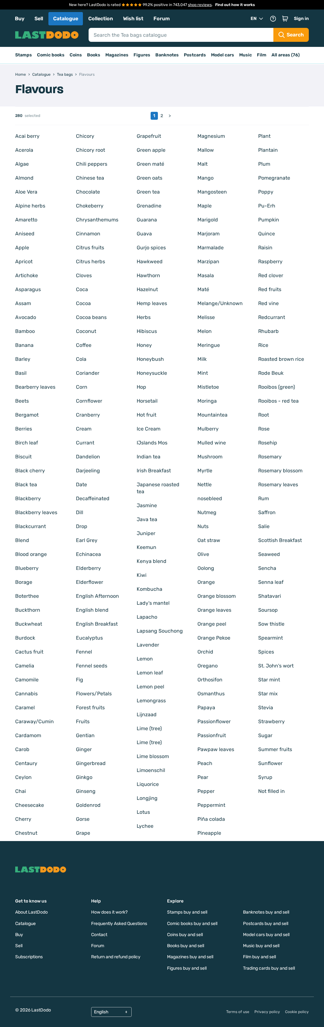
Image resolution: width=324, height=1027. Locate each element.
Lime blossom (153, 756)
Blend (22, 540)
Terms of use (237, 1012)
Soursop (268, 610)
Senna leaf (271, 582)
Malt (202, 164)
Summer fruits (275, 749)
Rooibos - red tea (278, 401)
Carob (22, 749)
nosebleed (209, 498)
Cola (81, 359)
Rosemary (270, 457)
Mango (205, 178)
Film (261, 55)
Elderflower (89, 582)
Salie (264, 526)
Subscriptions (29, 957)
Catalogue (65, 19)
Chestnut (26, 833)
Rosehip (267, 443)
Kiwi (141, 575)
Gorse (83, 819)
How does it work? (109, 912)
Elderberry (88, 568)
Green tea (148, 192)
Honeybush (150, 359)
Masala (205, 275)
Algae (22, 164)
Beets (22, 401)
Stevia (265, 708)
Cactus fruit (29, 652)
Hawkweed (150, 261)
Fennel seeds (91, 666)
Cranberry (88, 415)
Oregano (207, 666)
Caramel (25, 708)
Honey (144, 345)
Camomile (27, 680)
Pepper (206, 791)
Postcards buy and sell (265, 923)
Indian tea (148, 457)
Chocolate (88, 192)
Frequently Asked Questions (119, 923)
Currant (85, 443)
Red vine (268, 303)
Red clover (270, 275)
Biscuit (23, 457)
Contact (99, 934)
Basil (21, 373)
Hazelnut (147, 289)
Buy (19, 19)
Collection (100, 19)
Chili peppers (91, 164)
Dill (79, 512)
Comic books (51, 55)
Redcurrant (271, 317)
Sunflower (270, 763)
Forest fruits (90, 708)
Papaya (206, 708)
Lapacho (147, 617)
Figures (142, 55)
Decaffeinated (92, 498)
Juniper (146, 533)
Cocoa (83, 303)
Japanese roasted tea (158, 488)
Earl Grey (86, 540)
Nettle (204, 485)
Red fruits (269, 289)
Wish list (133, 19)
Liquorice (148, 784)
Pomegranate (274, 178)
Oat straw (208, 540)
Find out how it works (235, 5)
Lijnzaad (147, 714)
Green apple (151, 150)
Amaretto (26, 220)
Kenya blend (151, 561)
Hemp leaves (152, 303)
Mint (202, 373)
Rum (263, 498)
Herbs (144, 317)
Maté (203, 289)
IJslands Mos (152, 443)
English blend (92, 610)
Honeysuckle (152, 373)
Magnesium (211, 136)
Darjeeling (88, 471)
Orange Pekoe (213, 638)
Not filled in (271, 791)
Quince (266, 234)
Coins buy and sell (185, 934)
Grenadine (149, 206)
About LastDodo (31, 912)
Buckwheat (28, 624)
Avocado (25, 317)
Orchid (205, 652)
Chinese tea (90, 178)
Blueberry (27, 568)
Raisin (265, 248)
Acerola (24, 150)
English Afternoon (97, 596)
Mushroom (209, 457)
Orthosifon (209, 680)
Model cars (222, 55)
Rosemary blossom (280, 471)
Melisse (206, 317)
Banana (24, 345)
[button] (285, 18)
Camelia (24, 666)
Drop (81, 526)
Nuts (203, 526)
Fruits (83, 721)
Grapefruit (149, 136)
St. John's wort (276, 666)
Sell (38, 19)
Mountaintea (212, 415)
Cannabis (26, 694)
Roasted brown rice (281, 359)
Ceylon (23, 777)
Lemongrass (151, 701)
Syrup (265, 777)
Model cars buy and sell (266, 934)
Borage (23, 582)
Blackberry (28, 498)
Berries (23, 429)
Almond (24, 178)
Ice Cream (148, 429)
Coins (76, 55)
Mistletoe (208, 387)
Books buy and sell (185, 945)
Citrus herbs (90, 261)
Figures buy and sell (187, 968)
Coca (82, 289)
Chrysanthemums (97, 220)
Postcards (195, 55)
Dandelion (88, 457)
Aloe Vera (26, 192)
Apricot (24, 261)
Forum (161, 19)
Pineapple (209, 833)
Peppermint (211, 805)
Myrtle (204, 471)
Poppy (265, 192)
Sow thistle (271, 624)
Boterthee (27, 596)
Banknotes (167, 55)
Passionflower (214, 721)
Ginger (84, 749)
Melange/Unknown (220, 303)
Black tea (26, 485)
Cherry (23, 819)
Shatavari (269, 596)
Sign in (301, 18)
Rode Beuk (271, 373)
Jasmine (147, 505)
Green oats (149, 178)
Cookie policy (297, 1012)
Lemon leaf (150, 673)
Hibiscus (147, 331)
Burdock (25, 638)
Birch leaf (26, 443)
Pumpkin (268, 220)
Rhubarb (268, 331)
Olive (203, 554)
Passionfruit (211, 735)
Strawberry (271, 721)
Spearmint (270, 638)
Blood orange (31, 554)
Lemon (145, 659)
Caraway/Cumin (34, 721)
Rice (263, 345)
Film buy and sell (259, 957)
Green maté (150, 164)
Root (263, 415)
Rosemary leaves (278, 485)
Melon (204, 331)
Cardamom (28, 735)
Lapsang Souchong (160, 631)
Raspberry (270, 261)
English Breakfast (97, 624)
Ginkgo (84, 777)
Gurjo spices (151, 248)
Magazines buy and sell (190, 957)
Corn (81, 387)
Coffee (83, 345)
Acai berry (27, 136)
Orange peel (211, 624)
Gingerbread (91, 763)
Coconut (86, 331)
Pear (202, 777)
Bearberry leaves (35, 387)
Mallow (205, 150)
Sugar (265, 735)
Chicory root (90, 150)
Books (93, 55)
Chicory (85, 136)
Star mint (269, 680)
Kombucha (149, 589)
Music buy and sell (261, 945)
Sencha (267, 568)
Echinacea (88, 554)
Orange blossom (216, 596)
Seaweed (269, 554)
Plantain (268, 150)
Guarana (147, 220)
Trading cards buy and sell (269, 968)
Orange (206, 582)
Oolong (205, 568)
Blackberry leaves (36, 512)
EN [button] (254, 18)
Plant (264, 136)
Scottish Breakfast (280, 540)
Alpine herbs (30, 206)
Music (245, 55)
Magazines (116, 55)
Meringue (208, 345)
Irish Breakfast (154, 471)
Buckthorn (27, 610)
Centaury (26, 763)
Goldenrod (88, 805)
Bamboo (25, 331)
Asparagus (28, 289)
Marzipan (208, 261)
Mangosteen (212, 192)
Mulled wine (211, 443)
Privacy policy (267, 1012)
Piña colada (211, 819)
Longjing (147, 798)
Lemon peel (150, 687)
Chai (20, 791)
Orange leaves (214, 610)
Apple (22, 248)
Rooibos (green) (276, 387)
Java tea (147, 519)
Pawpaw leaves (215, 749)
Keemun (146, 547)
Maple (204, 206)
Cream (83, 429)
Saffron (267, 512)
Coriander (87, 373)
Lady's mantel (153, 603)
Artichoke (26, 275)
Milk (202, 359)
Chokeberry (89, 206)
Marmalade (210, 248)
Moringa (207, 401)
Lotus (143, 812)
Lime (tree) (149, 728)
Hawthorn (148, 275)
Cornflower (89, 401)
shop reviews (200, 5)
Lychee (145, 826)
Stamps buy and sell (187, 912)
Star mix (268, 694)
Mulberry (208, 429)
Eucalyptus (89, 638)
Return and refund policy (115, 957)
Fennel (84, 652)
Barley (22, 359)
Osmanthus (211, 694)
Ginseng (86, 791)
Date (81, 485)
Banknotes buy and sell (266, 912)
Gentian (85, 735)
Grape (83, 833)
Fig (79, 680)
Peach (204, 763)
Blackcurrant (30, 526)
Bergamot (27, 415)
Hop (141, 387)
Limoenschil (151, 770)
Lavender (148, 645)
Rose (264, 429)
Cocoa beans (91, 317)
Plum (264, 164)
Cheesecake (29, 805)
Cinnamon (88, 234)
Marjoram (208, 234)
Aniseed (24, 234)
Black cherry (30, 471)
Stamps (23, 55)
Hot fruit (146, 415)
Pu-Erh (266, 206)
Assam (23, 303)
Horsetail (147, 401)
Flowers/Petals (94, 694)
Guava (144, 234)
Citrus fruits (90, 248)
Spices (266, 652)
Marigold (207, 220)
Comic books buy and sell (192, 923)
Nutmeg (206, 512)
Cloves (84, 275)
